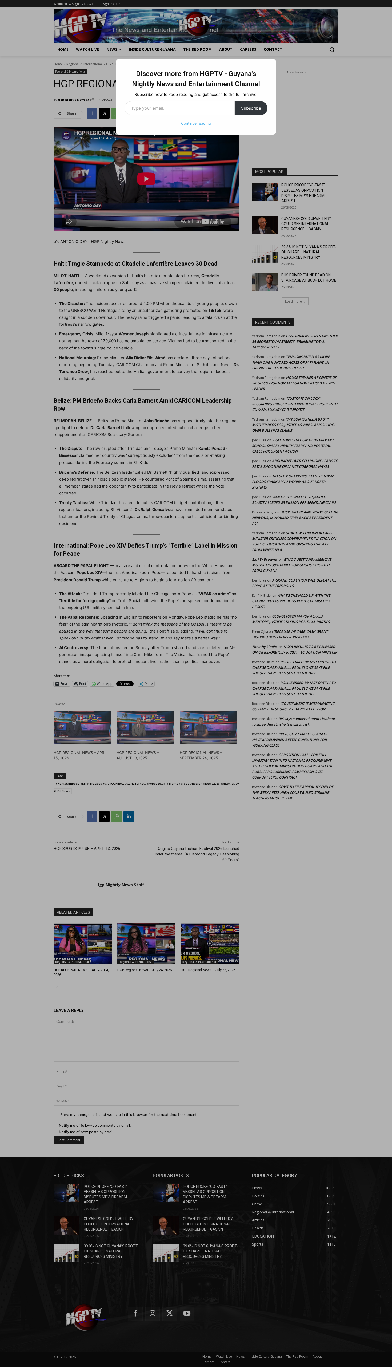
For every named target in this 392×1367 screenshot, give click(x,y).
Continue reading (196, 123)
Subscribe (251, 108)
